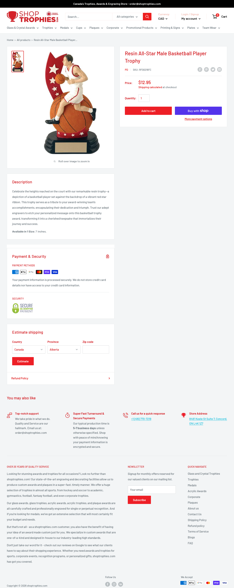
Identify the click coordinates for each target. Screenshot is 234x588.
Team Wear (209, 27)
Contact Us (194, 514)
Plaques (94, 27)
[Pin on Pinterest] (206, 69)
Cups (79, 27)
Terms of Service (198, 531)
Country (17, 341)
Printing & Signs (170, 27)
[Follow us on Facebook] (107, 584)
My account (189, 18)
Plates (191, 27)
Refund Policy (19, 378)
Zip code (88, 341)
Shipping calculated (150, 87)
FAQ (190, 543)
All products (23, 39)
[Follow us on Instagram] (114, 584)
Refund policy (196, 525)
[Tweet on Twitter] (213, 69)
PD (126, 69)
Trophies (47, 27)
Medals (64, 27)
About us (193, 508)
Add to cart (148, 110)
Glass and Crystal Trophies (204, 473)
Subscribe (139, 500)
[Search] (147, 16)
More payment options (198, 119)
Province (53, 341)
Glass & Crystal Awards (21, 27)
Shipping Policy (197, 520)
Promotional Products (139, 27)
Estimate (23, 361)
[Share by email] (219, 69)
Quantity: (130, 98)
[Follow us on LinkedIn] (120, 584)
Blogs (191, 537)
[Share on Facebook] (200, 69)
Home (10, 39)
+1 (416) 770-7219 (141, 418)
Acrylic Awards (197, 491)
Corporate (113, 27)
